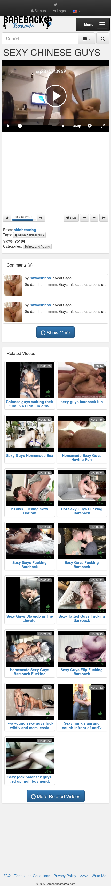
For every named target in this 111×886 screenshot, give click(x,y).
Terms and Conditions (32, 875)
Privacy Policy (65, 875)
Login (61, 10)
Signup (40, 10)
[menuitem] (76, 125)
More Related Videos (58, 796)
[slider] (36, 125)
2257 (84, 875)
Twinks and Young (37, 246)
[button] (76, 10)
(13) (72, 217)
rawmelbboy (40, 278)
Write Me (99, 875)
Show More (57, 332)
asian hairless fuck (30, 235)
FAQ (7, 875)
